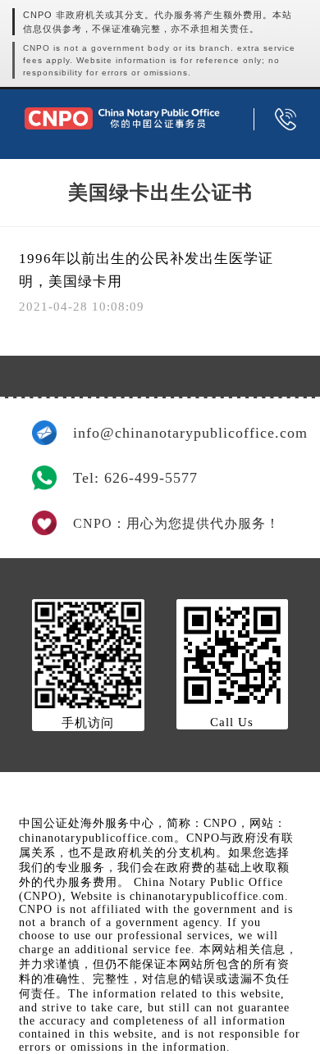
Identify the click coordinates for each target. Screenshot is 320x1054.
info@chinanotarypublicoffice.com (180, 433)
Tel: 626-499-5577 (135, 478)
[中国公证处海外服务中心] (122, 118)
